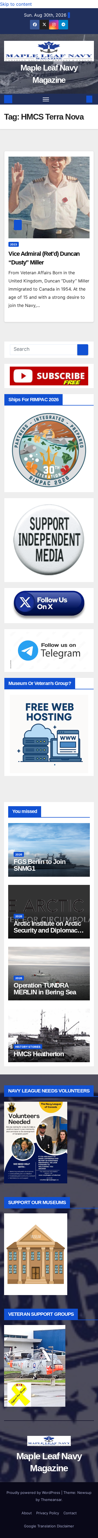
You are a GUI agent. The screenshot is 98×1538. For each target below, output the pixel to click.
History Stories (28, 1046)
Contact (70, 1513)
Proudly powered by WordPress (34, 1492)
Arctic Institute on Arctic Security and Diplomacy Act (47, 930)
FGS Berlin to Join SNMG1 (39, 865)
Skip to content (16, 4)
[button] (81, 99)
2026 (18, 854)
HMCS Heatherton (39, 1054)
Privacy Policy (47, 1513)
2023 (13, 244)
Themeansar (51, 1499)
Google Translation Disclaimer (49, 1526)
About (27, 1513)
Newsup (84, 1492)
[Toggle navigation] (46, 99)
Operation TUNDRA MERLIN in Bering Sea (45, 989)
